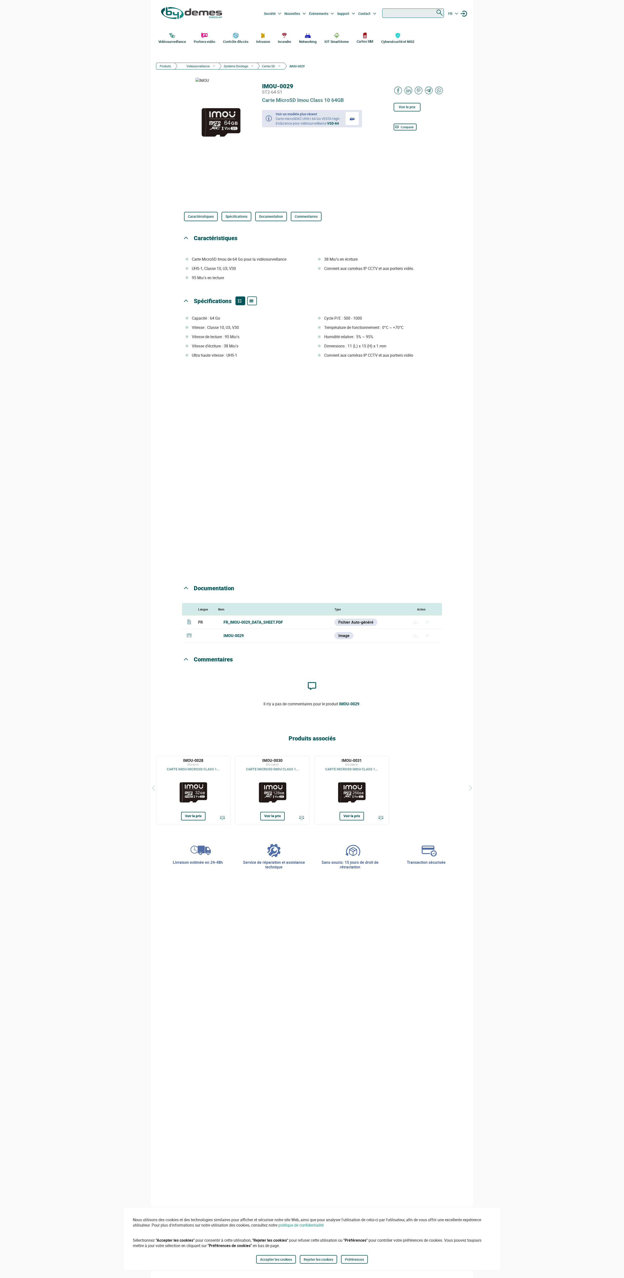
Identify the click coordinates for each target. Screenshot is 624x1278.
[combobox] (413, 13)
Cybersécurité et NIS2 (397, 41)
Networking (308, 41)
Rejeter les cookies (318, 1259)
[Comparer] (222, 818)
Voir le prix (407, 107)
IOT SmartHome (336, 41)
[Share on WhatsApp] (439, 90)
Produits (165, 66)
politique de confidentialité (301, 1225)
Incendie (284, 41)
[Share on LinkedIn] (408, 90)
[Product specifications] (252, 300)
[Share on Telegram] (429, 90)
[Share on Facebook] (398, 90)
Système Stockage (236, 66)
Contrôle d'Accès (235, 41)
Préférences (354, 1259)
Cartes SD (268, 66)
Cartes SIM (365, 41)
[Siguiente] (470, 788)
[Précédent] (153, 788)
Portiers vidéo (204, 41)
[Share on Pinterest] (419, 90)
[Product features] (240, 300)
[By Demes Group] (191, 14)
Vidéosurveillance (172, 41)
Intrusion (263, 41)
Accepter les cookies (276, 1259)
